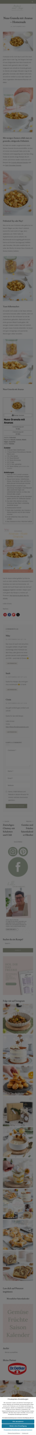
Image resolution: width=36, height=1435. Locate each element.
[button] (18, 1426)
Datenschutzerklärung (14, 1433)
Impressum (25, 1433)
